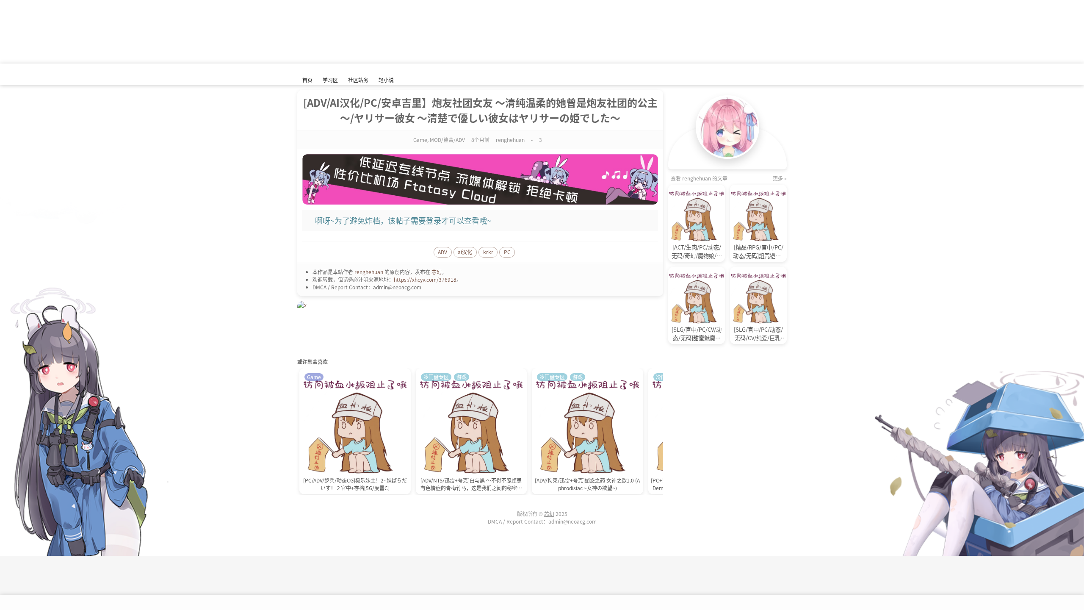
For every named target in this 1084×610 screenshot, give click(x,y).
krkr (488, 251)
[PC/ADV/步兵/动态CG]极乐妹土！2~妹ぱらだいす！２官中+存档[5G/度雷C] (355, 484)
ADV (442, 251)
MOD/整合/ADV (447, 139)
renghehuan (368, 271)
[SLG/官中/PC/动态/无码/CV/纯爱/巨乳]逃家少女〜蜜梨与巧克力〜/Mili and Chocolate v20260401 (758, 333)
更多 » (780, 178)
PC (507, 251)
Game (420, 139)
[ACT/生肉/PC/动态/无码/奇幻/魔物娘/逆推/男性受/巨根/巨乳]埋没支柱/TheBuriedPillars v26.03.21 (697, 251)
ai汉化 (465, 251)
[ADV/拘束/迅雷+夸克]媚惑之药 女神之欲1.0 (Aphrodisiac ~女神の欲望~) (587, 484)
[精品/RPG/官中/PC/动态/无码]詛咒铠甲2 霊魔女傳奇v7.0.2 (758, 251)
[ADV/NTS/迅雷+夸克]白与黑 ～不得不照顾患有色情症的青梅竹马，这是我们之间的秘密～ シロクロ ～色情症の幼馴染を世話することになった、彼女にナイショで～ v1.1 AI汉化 (471, 485)
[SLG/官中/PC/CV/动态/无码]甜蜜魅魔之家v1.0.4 (697, 333)
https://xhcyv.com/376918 (425, 279)
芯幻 (436, 271)
